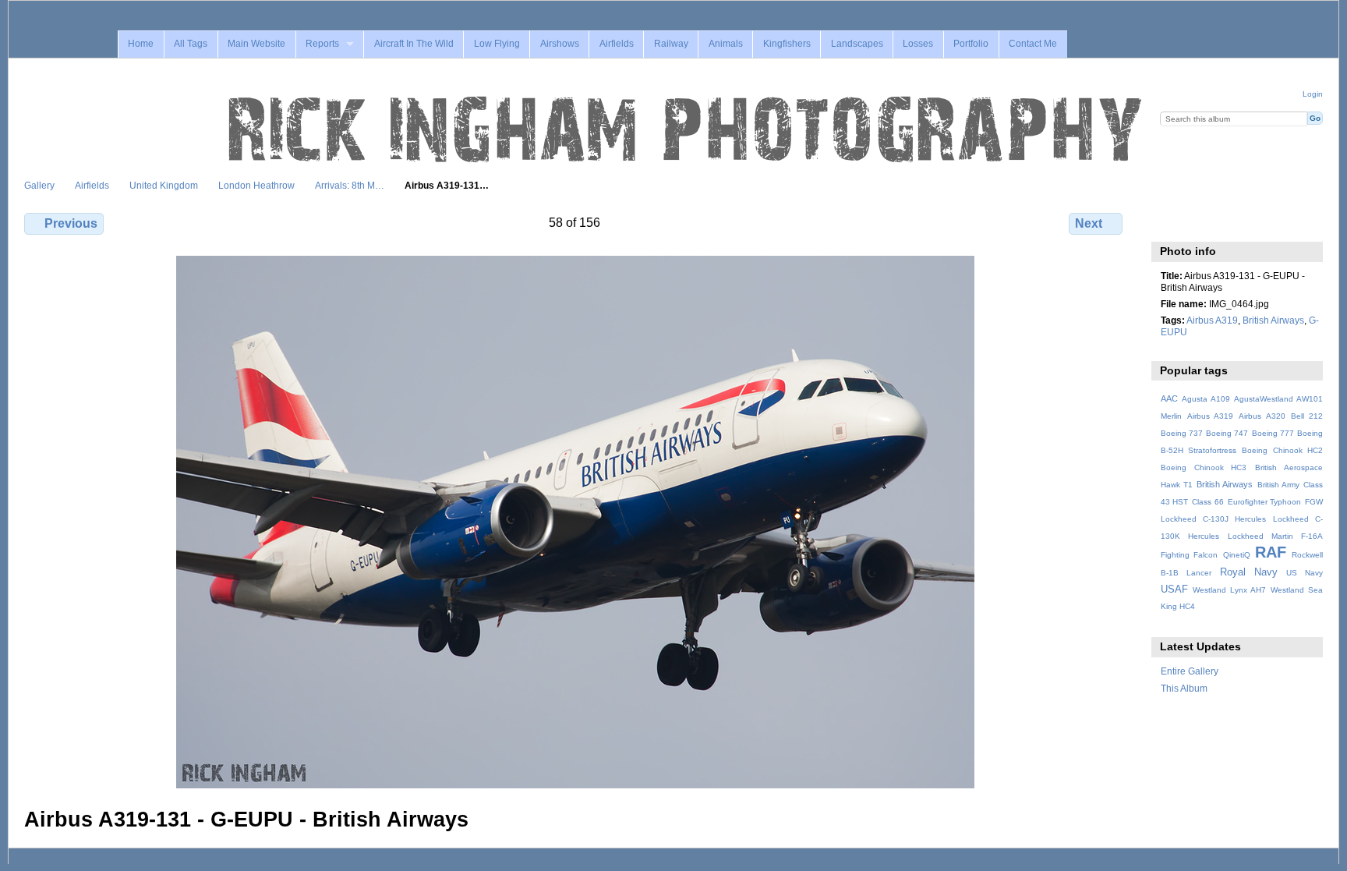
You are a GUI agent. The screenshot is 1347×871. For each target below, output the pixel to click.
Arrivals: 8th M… (349, 185)
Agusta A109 (1206, 399)
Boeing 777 (1273, 433)
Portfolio (970, 43)
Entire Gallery (1189, 671)
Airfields (616, 43)
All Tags (190, 43)
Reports (322, 43)
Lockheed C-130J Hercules (1213, 519)
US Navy (1304, 572)
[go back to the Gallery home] (686, 130)
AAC (1169, 398)
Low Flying (497, 43)
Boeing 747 (1227, 433)
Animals (726, 43)
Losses (918, 43)
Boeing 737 (1182, 433)
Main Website (256, 43)
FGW (1314, 501)
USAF (1174, 589)
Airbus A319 (1212, 320)
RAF (1270, 552)
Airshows (559, 43)
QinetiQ (1236, 555)
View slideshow (1202, 221)
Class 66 (1208, 501)
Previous (70, 223)
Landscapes (857, 43)
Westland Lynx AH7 (1229, 590)
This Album (1184, 688)
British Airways (1273, 320)
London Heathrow (256, 185)
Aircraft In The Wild (414, 43)
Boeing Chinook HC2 (1282, 450)
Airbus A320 (1262, 416)
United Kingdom (163, 185)
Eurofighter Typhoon (1265, 501)
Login (1313, 94)
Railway (671, 43)
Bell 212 (1307, 416)
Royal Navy (1249, 572)
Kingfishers (787, 43)
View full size (1169, 221)
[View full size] (575, 522)
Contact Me (1033, 43)
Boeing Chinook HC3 (1204, 467)
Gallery (39, 185)
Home (141, 43)
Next (1088, 223)
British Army (1278, 484)
